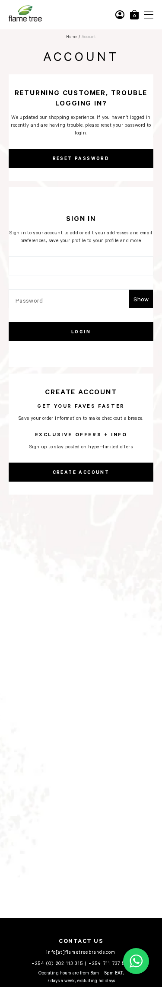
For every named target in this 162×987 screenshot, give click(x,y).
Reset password (81, 158)
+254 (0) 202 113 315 (57, 963)
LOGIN (81, 332)
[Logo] (25, 20)
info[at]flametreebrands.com (80, 952)
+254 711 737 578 (109, 963)
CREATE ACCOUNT (81, 472)
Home (71, 36)
